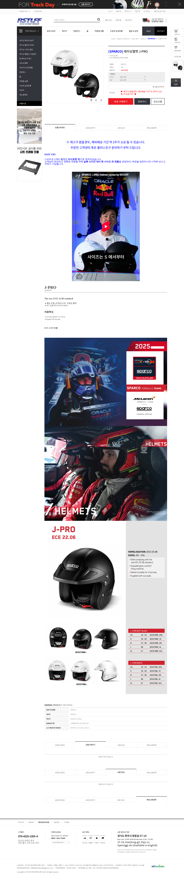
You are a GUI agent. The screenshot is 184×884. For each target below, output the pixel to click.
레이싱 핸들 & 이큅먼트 (27, 54)
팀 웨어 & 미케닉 (25, 58)
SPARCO (143, 39)
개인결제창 (23, 94)
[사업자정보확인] (113, 868)
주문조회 (137, 11)
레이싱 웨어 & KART (26, 40)
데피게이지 (128, 20)
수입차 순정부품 (116, 31)
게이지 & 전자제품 (26, 67)
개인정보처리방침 (43, 822)
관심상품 (158, 101)
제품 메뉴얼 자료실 (160, 11)
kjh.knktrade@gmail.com (43, 868)
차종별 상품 (99, 31)
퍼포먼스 (76, 31)
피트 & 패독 (23, 63)
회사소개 (21, 822)
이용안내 (56, 822)
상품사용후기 (91, 128)
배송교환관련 (152, 128)
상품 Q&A (121, 128)
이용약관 (31, 822)
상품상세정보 (60, 127)
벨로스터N (108, 20)
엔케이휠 (118, 20)
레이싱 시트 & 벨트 (26, 49)
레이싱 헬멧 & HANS (26, 45)
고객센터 (66, 822)
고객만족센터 (38, 11)
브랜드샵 (22, 103)
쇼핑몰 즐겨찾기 (24, 11)
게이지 (64, 31)
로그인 (110, 11)
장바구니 (128, 11)
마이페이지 (147, 11)
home (113, 39)
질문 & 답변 (133, 31)
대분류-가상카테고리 (123, 39)
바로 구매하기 (120, 101)
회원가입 (118, 11)
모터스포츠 (51, 31)
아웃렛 (21, 90)
